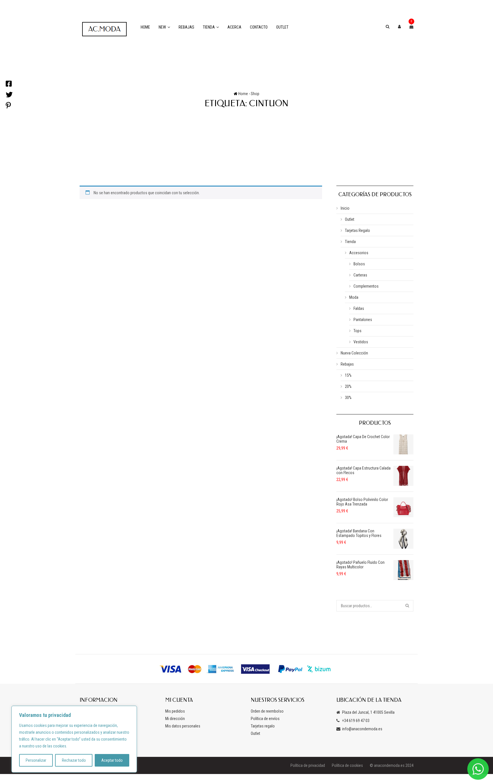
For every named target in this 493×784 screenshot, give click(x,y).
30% (348, 397)
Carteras (360, 275)
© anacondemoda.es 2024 (391, 765)
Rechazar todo (74, 760)
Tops (357, 330)
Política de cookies (347, 765)
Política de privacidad (307, 765)
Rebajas (186, 27)
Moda (353, 297)
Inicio (345, 208)
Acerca (234, 27)
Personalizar (36, 760)
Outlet (282, 27)
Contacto (259, 27)
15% (348, 375)
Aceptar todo (112, 760)
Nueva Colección (354, 353)
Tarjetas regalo (263, 726)
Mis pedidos (175, 711)
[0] (411, 26)
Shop (255, 93)
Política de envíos (265, 718)
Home (145, 27)
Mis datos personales (182, 726)
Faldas (358, 308)
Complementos (366, 286)
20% (348, 386)
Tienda (209, 27)
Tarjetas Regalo (357, 230)
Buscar (407, 605)
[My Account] (399, 26)
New (162, 27)
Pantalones (362, 319)
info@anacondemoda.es (362, 729)
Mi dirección (175, 718)
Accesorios (358, 252)
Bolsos (359, 264)
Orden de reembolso (267, 711)
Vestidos (360, 342)
